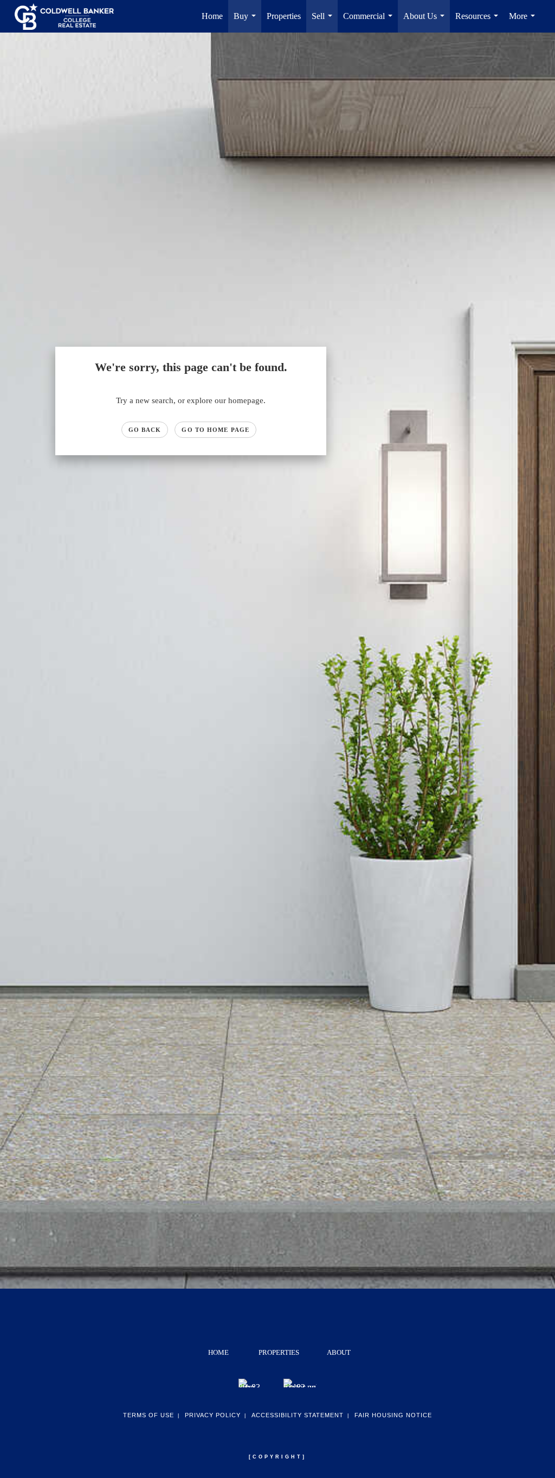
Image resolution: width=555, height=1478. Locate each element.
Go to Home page (215, 429)
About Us (426, 22)
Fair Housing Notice (393, 1415)
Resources (478, 22)
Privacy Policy (213, 1415)
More (524, 22)
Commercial (370, 22)
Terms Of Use (148, 1415)
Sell (324, 22)
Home (212, 16)
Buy (247, 22)
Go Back (145, 429)
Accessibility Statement (297, 1415)
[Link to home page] (70, 16)
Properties (284, 16)
